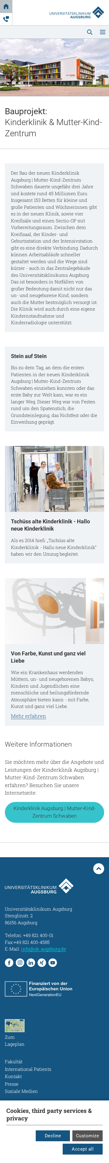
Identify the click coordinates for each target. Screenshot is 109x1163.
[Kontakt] (6, 19)
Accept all (83, 1149)
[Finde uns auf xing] (42, 962)
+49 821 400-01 (38, 935)
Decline (53, 1136)
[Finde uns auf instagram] (20, 962)
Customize (87, 1136)
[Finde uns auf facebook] (9, 962)
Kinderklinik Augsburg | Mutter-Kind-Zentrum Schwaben (54, 812)
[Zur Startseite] (77, 6)
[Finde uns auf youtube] (52, 962)
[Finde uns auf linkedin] (31, 962)
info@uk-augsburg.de (43, 949)
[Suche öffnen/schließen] (89, 32)
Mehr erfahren (28, 715)
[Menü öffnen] (102, 32)
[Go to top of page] (98, 868)
